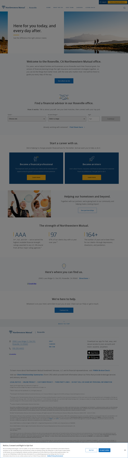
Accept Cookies (104, 450)
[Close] (125, 450)
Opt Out (91, 450)
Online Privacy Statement (55, 456)
